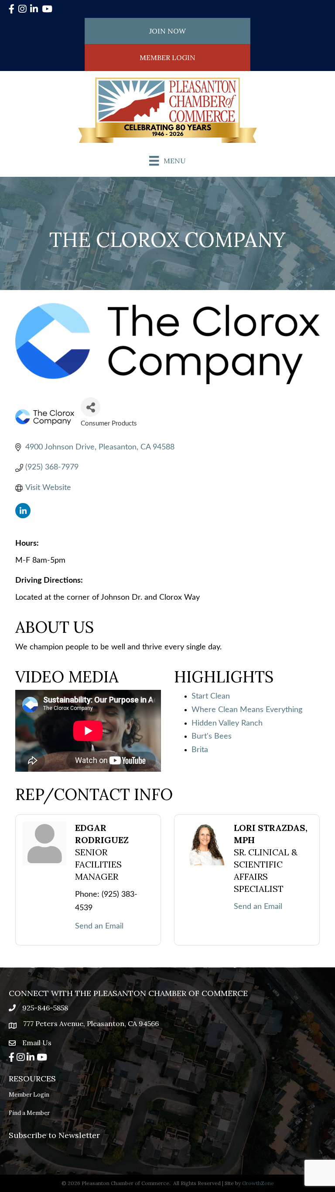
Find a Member (29, 1113)
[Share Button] (90, 407)
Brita (199, 750)
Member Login (29, 1094)
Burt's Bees (211, 736)
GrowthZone (258, 1183)
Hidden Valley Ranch (227, 723)
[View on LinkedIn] (23, 516)
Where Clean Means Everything (246, 710)
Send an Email (99, 926)
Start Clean (210, 696)
